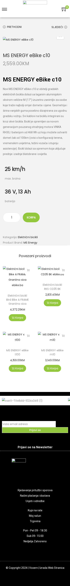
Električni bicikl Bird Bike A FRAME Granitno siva (17, 300)
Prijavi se (35, 430)
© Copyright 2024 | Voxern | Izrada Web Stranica (35, 567)
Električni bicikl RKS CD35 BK (52, 287)
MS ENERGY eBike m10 (52, 352)
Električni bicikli (28, 237)
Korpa (31, 217)
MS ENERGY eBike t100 (17, 352)
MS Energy (30, 243)
